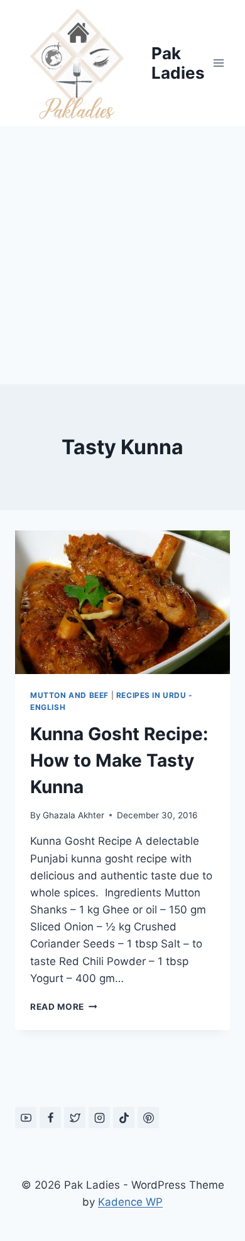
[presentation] (122, 602)
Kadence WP (130, 1202)
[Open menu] (218, 62)
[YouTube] (25, 1117)
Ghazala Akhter (73, 815)
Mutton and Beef (69, 695)
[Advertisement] (122, 255)
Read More (63, 1007)
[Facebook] (50, 1117)
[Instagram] (99, 1117)
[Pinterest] (148, 1117)
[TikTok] (123, 1117)
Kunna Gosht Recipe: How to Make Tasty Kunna (119, 760)
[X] (74, 1117)
